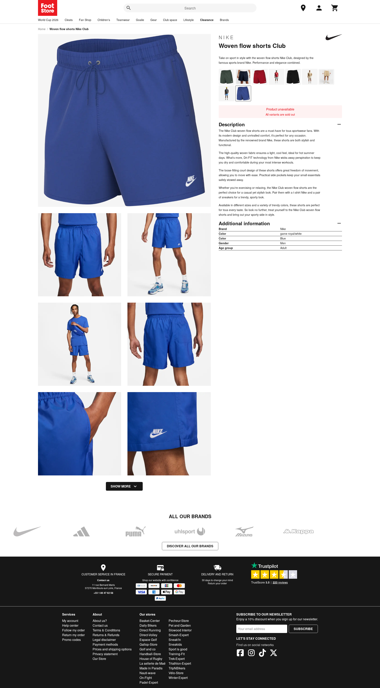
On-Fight (146, 677)
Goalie (140, 20)
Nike (227, 37)
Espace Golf (148, 639)
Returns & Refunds (106, 635)
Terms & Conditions (106, 630)
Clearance (207, 20)
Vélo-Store (176, 673)
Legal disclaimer (104, 639)
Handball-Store (150, 654)
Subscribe (303, 628)
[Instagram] (251, 653)
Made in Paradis (151, 668)
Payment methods (105, 644)
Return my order (73, 635)
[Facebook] (240, 653)
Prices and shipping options (112, 649)
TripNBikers (177, 668)
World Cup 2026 (48, 20)
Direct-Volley (148, 635)
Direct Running (150, 630)
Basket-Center (150, 620)
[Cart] (335, 8)
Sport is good (178, 649)
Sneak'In (175, 639)
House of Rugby (151, 658)
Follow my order (73, 630)
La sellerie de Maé (152, 663)
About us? (100, 620)
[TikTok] (262, 653)
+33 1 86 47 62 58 (103, 593)
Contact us (103, 580)
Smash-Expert (179, 635)
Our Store (99, 658)
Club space (170, 20)
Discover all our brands (190, 546)
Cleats (69, 20)
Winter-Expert (178, 677)
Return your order (217, 583)
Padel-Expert (149, 682)
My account (70, 620)
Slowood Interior (180, 630)
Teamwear (123, 20)
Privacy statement (105, 654)
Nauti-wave (148, 673)
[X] (273, 653)
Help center (70, 625)
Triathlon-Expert (180, 663)
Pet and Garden (180, 625)
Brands (224, 20)
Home (42, 29)
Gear (153, 20)
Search (190, 7)
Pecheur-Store (179, 620)
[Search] (128, 8)
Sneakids (175, 644)
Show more (121, 486)
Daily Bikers (148, 625)
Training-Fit (177, 654)
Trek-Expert (177, 658)
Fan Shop (85, 20)
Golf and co (148, 649)
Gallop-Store (148, 644)
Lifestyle (188, 20)
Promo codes (71, 639)
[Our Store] (303, 8)
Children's (104, 20)
